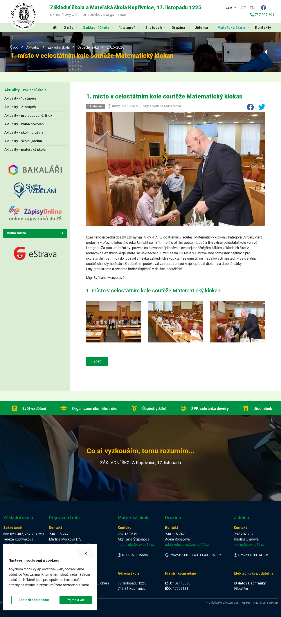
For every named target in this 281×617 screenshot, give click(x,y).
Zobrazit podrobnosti (34, 600)
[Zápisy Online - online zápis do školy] (35, 217)
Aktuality (33, 47)
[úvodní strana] (23, 15)
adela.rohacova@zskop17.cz (187, 544)
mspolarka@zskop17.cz (136, 544)
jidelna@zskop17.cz (249, 544)
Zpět (97, 361)
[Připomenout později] (85, 553)
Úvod (14, 47)
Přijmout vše (76, 600)
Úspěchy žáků (88, 47)
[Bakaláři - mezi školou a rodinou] (35, 173)
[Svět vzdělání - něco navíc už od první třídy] (35, 194)
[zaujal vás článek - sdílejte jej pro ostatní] (248, 108)
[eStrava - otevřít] (35, 253)
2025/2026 (115, 47)
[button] (230, 7)
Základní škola (59, 47)
